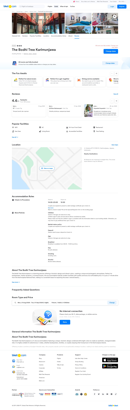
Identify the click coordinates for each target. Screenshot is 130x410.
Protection (42, 377)
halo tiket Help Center (81, 358)
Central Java (19, 11)
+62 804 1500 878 (22, 375)
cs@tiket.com (20, 367)
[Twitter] (98, 394)
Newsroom (42, 361)
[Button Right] (116, 101)
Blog (40, 358)
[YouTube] (107, 394)
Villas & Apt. (60, 365)
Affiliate (41, 371)
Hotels (59, 361)
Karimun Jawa (33, 11)
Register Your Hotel (80, 371)
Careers (41, 365)
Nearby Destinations (91, 154)
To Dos (59, 368)
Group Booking (79, 361)
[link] (112, 7)
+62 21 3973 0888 (22, 379)
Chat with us (20, 362)
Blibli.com (42, 381)
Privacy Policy (79, 365)
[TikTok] (115, 394)
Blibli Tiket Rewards (102, 1)
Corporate (42, 368)
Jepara (26, 11)
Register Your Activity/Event (83, 374)
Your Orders (113, 1)
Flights (59, 358)
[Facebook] (94, 394)
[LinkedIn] (103, 394)
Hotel (13, 11)
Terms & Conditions (80, 368)
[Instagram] (111, 394)
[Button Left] (112, 101)
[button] (47, 168)
